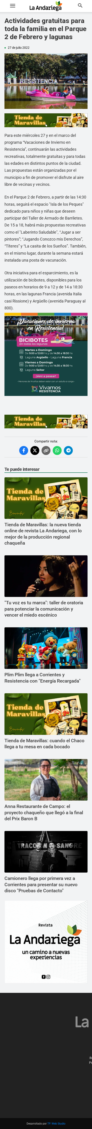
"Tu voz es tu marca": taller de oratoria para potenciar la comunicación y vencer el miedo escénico (43, 609)
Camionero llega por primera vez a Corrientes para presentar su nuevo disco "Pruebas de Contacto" (40, 884)
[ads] (46, 120)
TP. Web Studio (56, 1123)
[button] (12, 6)
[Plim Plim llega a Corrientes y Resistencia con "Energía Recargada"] (46, 648)
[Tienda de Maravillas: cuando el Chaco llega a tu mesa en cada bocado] (46, 714)
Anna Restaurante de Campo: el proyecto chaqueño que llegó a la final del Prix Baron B (43, 812)
